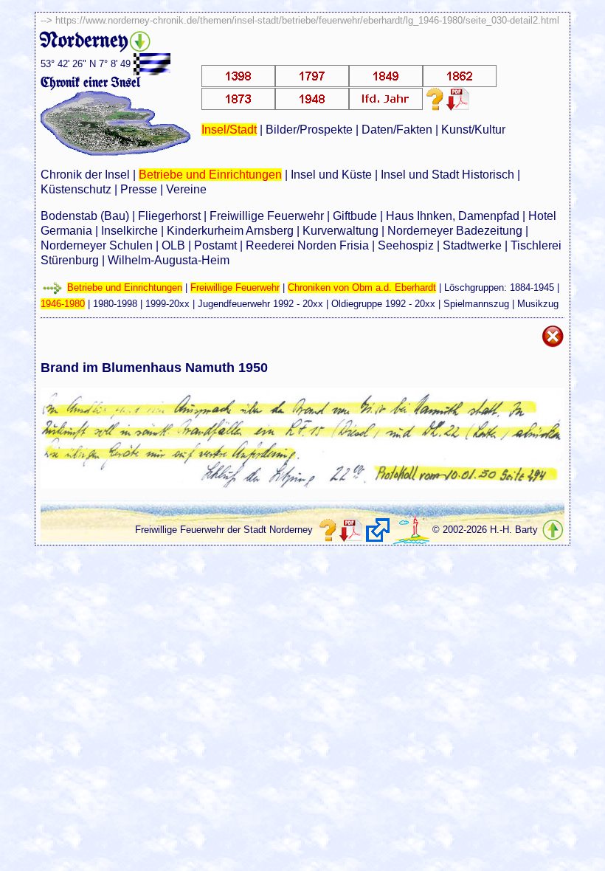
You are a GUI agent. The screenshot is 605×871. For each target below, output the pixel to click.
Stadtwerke (472, 245)
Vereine (186, 189)
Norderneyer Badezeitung (454, 230)
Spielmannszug (476, 303)
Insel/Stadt (229, 129)
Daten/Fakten (397, 129)
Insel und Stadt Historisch (447, 174)
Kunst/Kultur (473, 129)
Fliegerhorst (169, 216)
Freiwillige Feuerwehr (267, 216)
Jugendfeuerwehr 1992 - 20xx (260, 303)
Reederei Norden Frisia (307, 245)
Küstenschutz (76, 189)
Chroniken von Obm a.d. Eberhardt (362, 287)
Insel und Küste (331, 174)
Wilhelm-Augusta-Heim (168, 260)
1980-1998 (115, 303)
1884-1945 (532, 287)
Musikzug (538, 303)
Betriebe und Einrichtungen (210, 174)
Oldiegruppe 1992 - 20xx (383, 303)
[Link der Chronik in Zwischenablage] (378, 530)
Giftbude (355, 216)
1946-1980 (63, 303)
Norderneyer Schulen (97, 245)
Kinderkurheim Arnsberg (230, 230)
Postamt (215, 245)
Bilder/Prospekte (309, 129)
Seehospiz (406, 245)
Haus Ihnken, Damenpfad (452, 216)
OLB (173, 245)
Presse (138, 189)
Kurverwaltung (340, 230)
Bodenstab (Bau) (85, 216)
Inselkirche (129, 230)
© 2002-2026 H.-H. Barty (485, 529)
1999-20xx (167, 303)
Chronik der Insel (85, 174)
